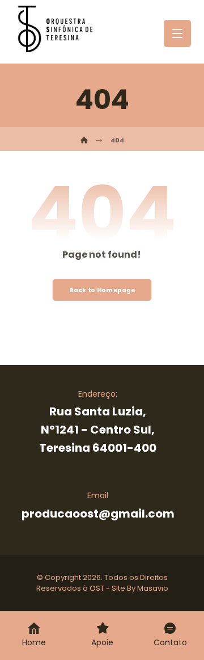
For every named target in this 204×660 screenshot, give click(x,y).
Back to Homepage (102, 289)
